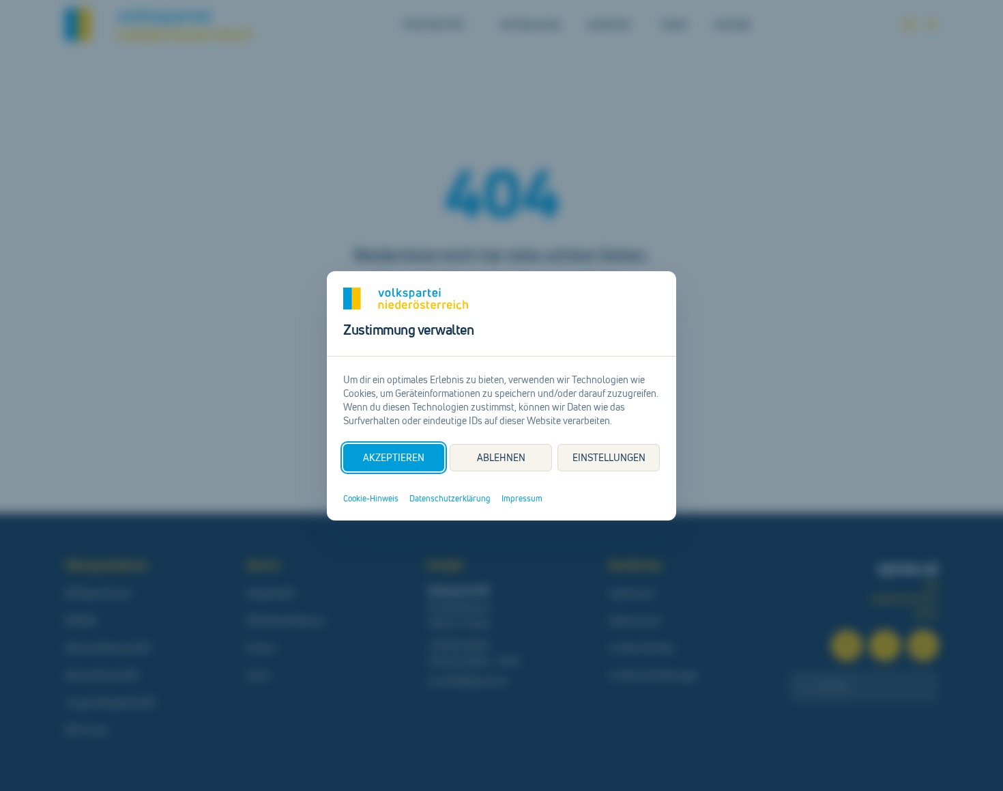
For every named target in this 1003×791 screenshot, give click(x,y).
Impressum (522, 498)
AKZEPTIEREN (393, 457)
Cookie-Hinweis (370, 498)
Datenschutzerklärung (450, 498)
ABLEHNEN (501, 457)
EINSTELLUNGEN (608, 457)
